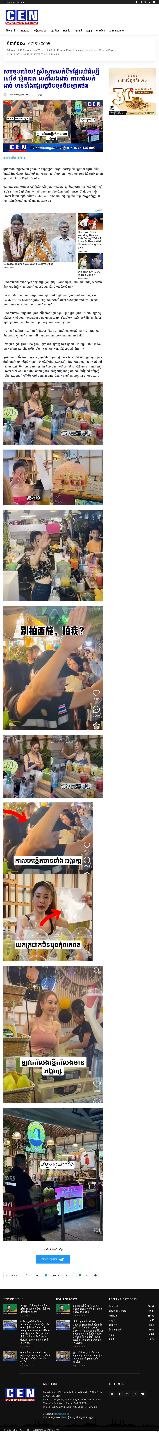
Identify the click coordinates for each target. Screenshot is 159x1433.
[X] (145, 2)
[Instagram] (141, 2)
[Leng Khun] (5, 94)
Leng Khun (21, 95)
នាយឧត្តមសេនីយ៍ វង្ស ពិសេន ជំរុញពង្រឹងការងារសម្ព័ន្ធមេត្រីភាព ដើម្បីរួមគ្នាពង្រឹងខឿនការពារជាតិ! (35, 1309)
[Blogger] (112, 1394)
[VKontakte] (143, 1394)
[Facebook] (136, 2)
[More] (95, 1275)
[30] (132, 114)
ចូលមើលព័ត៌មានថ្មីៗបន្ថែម (14, 158)
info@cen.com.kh (61, 1414)
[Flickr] (127, 1394)
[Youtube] (154, 2)
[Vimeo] (149, 2)
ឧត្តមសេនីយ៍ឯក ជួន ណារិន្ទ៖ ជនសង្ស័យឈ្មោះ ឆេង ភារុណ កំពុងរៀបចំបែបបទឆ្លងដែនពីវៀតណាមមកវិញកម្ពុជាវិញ (35, 1357)
